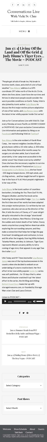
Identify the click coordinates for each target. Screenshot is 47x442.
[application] (23, 301)
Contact (29, 432)
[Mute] (34, 301)
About (32, 429)
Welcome (7, 429)
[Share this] (20, 313)
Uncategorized (23, 45)
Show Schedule (20, 429)
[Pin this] (27, 313)
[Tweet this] (23, 313)
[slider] (40, 301)
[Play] (5, 301)
